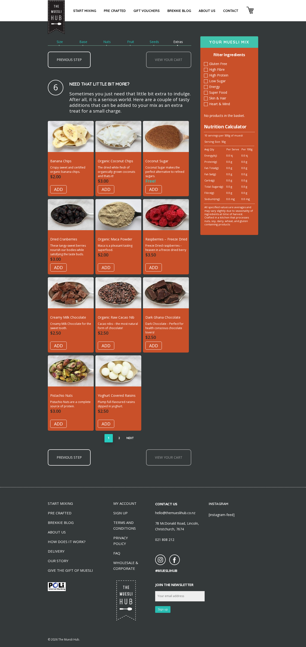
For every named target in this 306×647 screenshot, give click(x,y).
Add (58, 189)
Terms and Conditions (124, 525)
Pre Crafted (115, 11)
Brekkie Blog (179, 11)
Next (129, 438)
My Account (125, 503)
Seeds (154, 41)
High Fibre (217, 69)
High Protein (218, 75)
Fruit (130, 41)
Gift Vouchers (146, 11)
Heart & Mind (219, 104)
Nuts (107, 41)
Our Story (58, 560)
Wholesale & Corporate (125, 565)
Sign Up (120, 513)
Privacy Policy (120, 540)
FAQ (116, 553)
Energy (214, 86)
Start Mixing (84, 11)
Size (60, 41)
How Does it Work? (67, 541)
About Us (207, 11)
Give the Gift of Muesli (70, 570)
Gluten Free (218, 63)
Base (83, 41)
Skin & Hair (217, 98)
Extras (178, 41)
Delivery (56, 551)
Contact (230, 11)
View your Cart (168, 59)
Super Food (218, 92)
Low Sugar (217, 81)
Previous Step (69, 59)
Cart (250, 14)
